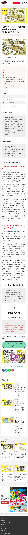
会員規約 (2, 524)
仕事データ (6, 75)
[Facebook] (3, 370)
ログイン (10, 2)
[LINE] (9, 370)
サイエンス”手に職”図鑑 (16, 35)
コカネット (10, 533)
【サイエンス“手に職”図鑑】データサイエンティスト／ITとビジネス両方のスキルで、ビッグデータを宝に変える (7, 477)
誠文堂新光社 (3, 518)
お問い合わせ (3, 530)
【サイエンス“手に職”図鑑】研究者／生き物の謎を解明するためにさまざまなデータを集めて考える (20, 456)
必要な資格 (6, 73)
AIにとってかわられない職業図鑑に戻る (12, 366)
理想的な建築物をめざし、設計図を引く (14, 79)
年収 (7, 87)
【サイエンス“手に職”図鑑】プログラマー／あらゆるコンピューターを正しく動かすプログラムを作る (20, 477)
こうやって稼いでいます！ (11, 85)
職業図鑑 (9, 35)
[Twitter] (6, 370)
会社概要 (2, 520)
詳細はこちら (5, 502)
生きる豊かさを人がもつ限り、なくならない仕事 (15, 82)
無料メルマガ (16, 2)
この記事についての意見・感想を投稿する (14, 345)
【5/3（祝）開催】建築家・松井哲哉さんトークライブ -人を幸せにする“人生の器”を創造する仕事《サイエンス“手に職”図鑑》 (20, 426)
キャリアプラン (7, 71)
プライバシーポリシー (5, 522)
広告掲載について (4, 526)
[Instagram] (12, 370)
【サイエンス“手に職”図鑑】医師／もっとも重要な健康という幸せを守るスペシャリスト (20, 391)
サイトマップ (3, 528)
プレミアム (17, 417)
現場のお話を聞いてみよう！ (10, 77)
